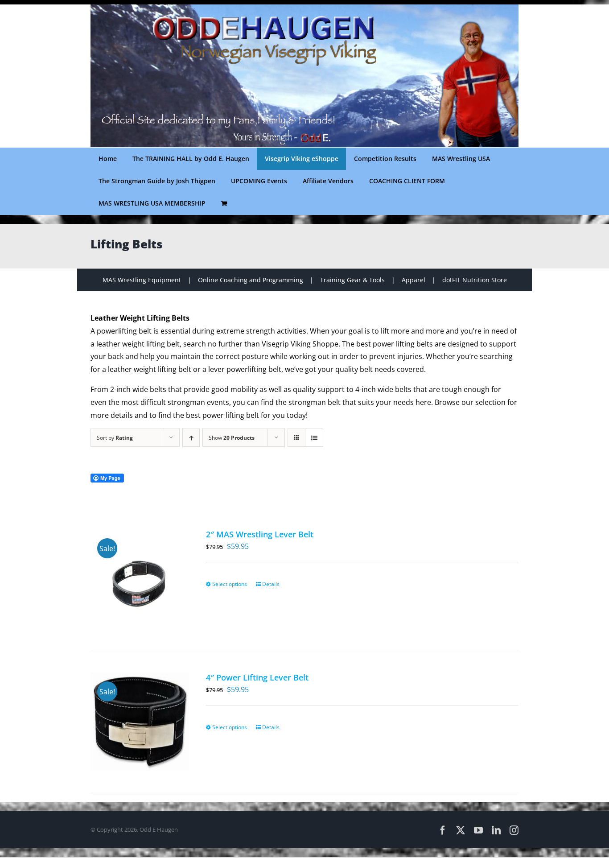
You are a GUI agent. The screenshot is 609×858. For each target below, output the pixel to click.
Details (271, 584)
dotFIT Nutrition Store (474, 280)
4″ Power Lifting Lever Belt (257, 677)
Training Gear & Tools (352, 280)
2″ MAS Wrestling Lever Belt (259, 534)
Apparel (413, 280)
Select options (229, 584)
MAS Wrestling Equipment (142, 280)
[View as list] (314, 437)
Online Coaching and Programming (250, 280)
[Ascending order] (191, 438)
